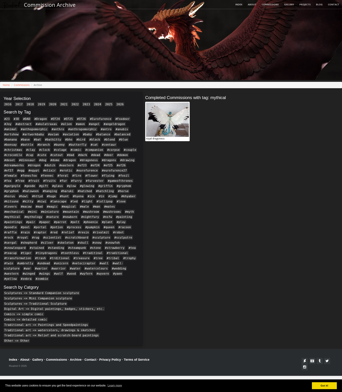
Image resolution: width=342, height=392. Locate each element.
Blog (319, 4)
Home (6, 85)
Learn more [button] (115, 385)
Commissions (270, 4)
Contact (333, 4)
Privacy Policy (110, 359)
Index (238, 4)
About (252, 4)
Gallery (289, 4)
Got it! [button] (324, 385)
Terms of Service (136, 359)
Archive (76, 359)
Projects (305, 4)
